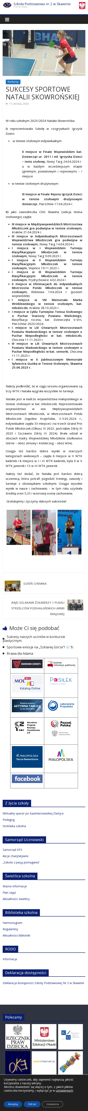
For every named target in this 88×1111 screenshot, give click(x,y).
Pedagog (9, 820)
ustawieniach (64, 1090)
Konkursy (13, 81)
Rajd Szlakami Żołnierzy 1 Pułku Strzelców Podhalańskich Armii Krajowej (37, 608)
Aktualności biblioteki (16, 935)
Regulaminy (10, 929)
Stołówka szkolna (14, 826)
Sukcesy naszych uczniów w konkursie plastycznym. (34, 638)
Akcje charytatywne (15, 856)
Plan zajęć (9, 892)
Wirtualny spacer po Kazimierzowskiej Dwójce (33, 813)
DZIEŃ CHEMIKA (35, 583)
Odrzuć (32, 1104)
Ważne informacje (15, 886)
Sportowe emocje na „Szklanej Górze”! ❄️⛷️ (40, 647)
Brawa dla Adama (20, 653)
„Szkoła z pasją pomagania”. (21, 862)
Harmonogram (12, 923)
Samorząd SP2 (12, 850)
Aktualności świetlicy (16, 899)
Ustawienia (52, 1104)
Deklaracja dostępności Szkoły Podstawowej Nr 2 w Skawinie (43, 983)
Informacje (10, 959)
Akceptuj (13, 1104)
